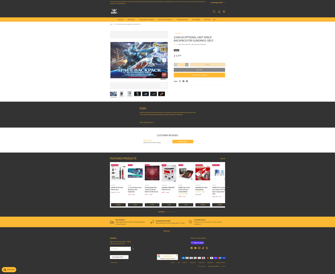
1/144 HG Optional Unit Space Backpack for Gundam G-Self (127, 24)
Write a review (182, 141)
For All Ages (196, 19)
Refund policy (210, 262)
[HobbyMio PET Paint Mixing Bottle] (202, 173)
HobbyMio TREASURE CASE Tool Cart (168, 188)
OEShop (115, 262)
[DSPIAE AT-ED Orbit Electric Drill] (118, 173)
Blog (178, 262)
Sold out (207, 64)
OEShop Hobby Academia (213, 266)
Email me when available (199, 75)
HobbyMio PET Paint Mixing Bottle (201, 188)
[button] (224, 12)
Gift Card (207, 19)
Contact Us (184, 262)
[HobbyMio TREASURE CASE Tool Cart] (169, 173)
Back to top (167, 231)
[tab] (143, 108)
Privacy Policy (201, 262)
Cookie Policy (193, 262)
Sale (214, 19)
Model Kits (131, 19)
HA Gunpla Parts (182, 19)
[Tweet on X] (180, 81)
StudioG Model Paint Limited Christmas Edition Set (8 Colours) (151, 189)
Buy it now (199, 70)
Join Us (223, 266)
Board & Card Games (165, 19)
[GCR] (158, 255)
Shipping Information (220, 262)
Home (111, 24)
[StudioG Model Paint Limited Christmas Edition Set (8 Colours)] (152, 173)
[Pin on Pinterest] (187, 81)
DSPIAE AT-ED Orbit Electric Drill (117, 188)
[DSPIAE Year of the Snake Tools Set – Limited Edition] (185, 173)
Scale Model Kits (178, 33)
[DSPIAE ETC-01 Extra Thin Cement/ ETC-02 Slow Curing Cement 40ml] (219, 173)
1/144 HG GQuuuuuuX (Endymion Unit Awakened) (135, 189)
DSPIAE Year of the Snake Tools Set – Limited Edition (184, 189)
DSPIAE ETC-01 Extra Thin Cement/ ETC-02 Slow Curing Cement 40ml (218, 190)
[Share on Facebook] (183, 81)
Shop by (120, 19)
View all (222, 158)
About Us (173, 262)
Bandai (175, 44)
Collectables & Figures (146, 19)
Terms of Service (201, 266)
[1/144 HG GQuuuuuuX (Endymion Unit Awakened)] (135, 173)
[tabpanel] (167, 113)
